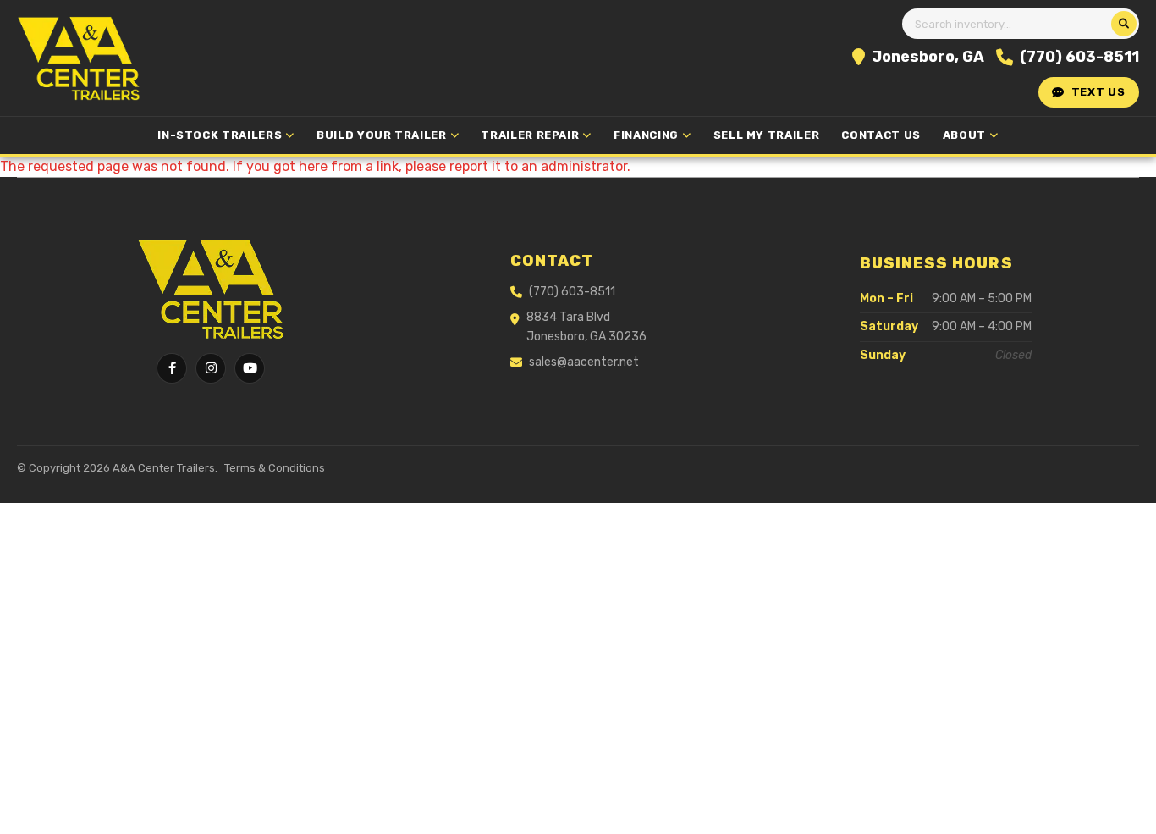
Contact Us (881, 135)
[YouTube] (249, 368)
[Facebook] (172, 368)
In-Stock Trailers (219, 135)
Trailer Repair (530, 135)
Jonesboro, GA (928, 56)
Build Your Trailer (382, 135)
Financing (646, 135)
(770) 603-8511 (1079, 56)
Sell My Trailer (766, 135)
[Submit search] (1124, 23)
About (964, 135)
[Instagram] (210, 368)
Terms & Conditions (274, 467)
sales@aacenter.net (584, 362)
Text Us (1098, 92)
